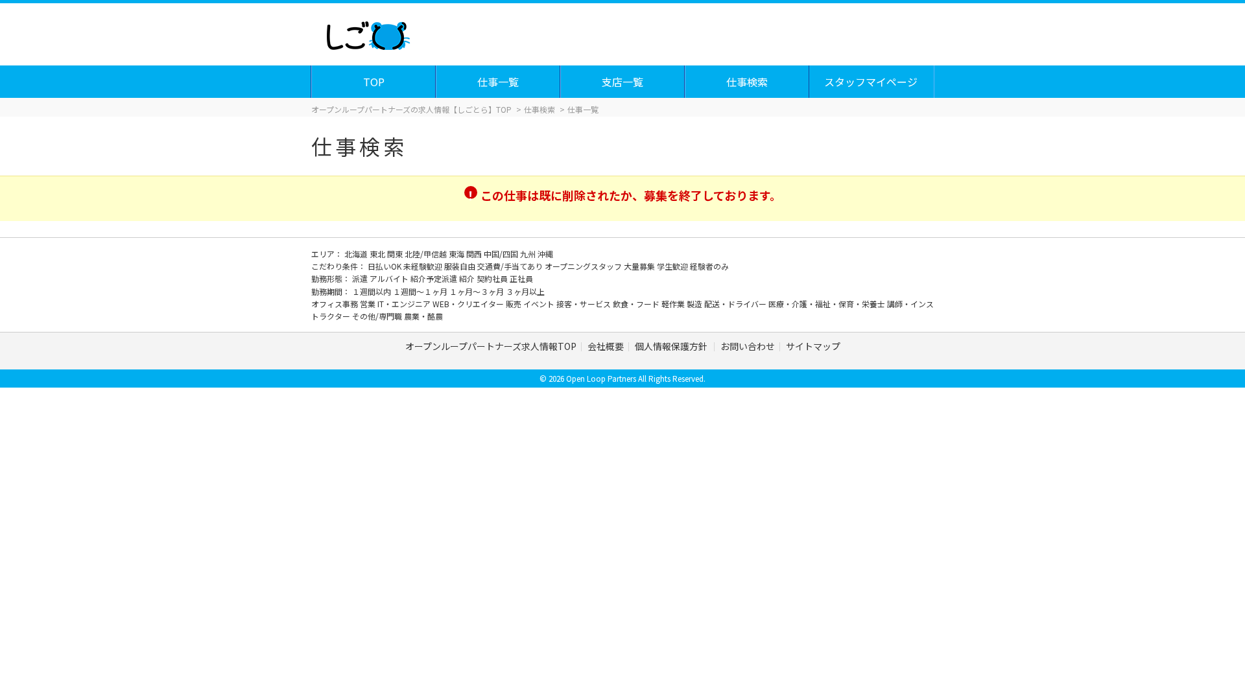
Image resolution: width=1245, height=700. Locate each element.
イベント (539, 303)
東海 (457, 253)
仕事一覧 (498, 81)
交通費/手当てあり (511, 266)
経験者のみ (709, 266)
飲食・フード (637, 303)
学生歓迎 (673, 266)
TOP (374, 81)
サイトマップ (813, 346)
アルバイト (390, 278)
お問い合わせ (747, 346)
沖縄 (545, 253)
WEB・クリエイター (469, 303)
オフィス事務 (335, 303)
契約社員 (493, 278)
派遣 (361, 278)
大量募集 (640, 266)
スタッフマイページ (871, 81)
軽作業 (674, 303)
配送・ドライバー (736, 303)
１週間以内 (372, 291)
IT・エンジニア (405, 303)
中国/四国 (502, 253)
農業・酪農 (423, 315)
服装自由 (460, 266)
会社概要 (605, 346)
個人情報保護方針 (672, 346)
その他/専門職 (378, 315)
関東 (396, 253)
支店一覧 (622, 81)
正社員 (521, 278)
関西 (475, 253)
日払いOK (385, 266)
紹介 (468, 278)
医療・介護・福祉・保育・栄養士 (827, 303)
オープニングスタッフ (584, 266)
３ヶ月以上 (525, 291)
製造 (695, 303)
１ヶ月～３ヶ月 (477, 291)
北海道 (357, 253)
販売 (514, 303)
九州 (529, 253)
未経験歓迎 (423, 266)
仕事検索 (747, 81)
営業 (368, 303)
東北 (378, 253)
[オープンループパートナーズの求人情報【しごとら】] (368, 32)
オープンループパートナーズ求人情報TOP (490, 346)
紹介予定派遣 (434, 278)
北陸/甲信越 (427, 253)
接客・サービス (584, 303)
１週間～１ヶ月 (421, 291)
